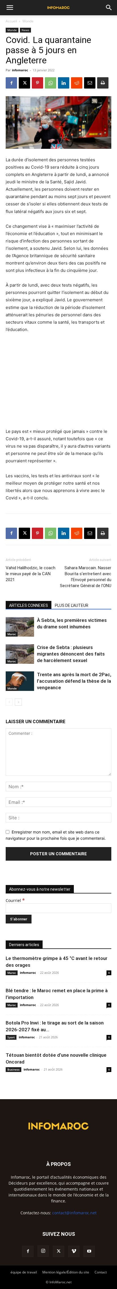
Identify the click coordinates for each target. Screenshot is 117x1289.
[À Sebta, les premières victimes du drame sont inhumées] (20, 627)
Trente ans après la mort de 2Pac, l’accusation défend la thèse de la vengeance (74, 681)
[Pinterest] (37, 83)
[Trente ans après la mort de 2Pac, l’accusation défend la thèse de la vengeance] (20, 681)
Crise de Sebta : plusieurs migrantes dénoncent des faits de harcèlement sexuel (71, 653)
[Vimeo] (74, 1251)
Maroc (11, 634)
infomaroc (20, 70)
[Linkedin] (63, 83)
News (25, 30)
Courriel (15, 900)
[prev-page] (9, 702)
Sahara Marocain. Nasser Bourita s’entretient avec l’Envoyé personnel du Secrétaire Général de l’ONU (85, 576)
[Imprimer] (102, 83)
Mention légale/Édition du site (65, 1272)
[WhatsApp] (50, 83)
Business (13, 1069)
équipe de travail (24, 1272)
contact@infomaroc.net (74, 1212)
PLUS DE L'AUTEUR (71, 605)
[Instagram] (43, 1251)
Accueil (11, 21)
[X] (24, 83)
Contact (101, 1272)
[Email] (89, 83)
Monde (28, 21)
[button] (10, 7)
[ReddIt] (76, 83)
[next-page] (18, 702)
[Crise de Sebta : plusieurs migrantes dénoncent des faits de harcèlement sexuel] (20, 654)
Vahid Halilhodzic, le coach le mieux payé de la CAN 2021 (30, 573)
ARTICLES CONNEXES (28, 605)
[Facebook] (11, 83)
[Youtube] (89, 1251)
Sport (11, 1037)
